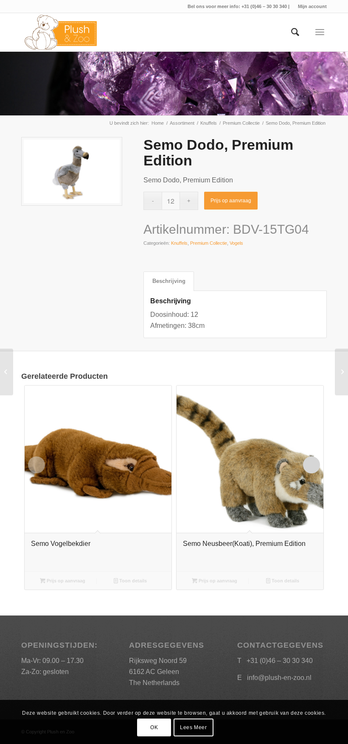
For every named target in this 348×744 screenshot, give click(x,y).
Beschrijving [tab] (168, 281)
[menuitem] (310, 6)
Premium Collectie (208, 243)
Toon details (132, 580)
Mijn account (312, 6)
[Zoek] (291, 32)
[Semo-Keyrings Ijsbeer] (341, 372)
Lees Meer (193, 727)
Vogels (236, 243)
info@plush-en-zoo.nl (279, 677)
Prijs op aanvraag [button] (65, 580)
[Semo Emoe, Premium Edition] (6, 372)
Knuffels (179, 243)
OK (154, 727)
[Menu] (319, 32)
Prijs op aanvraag (230, 201)
